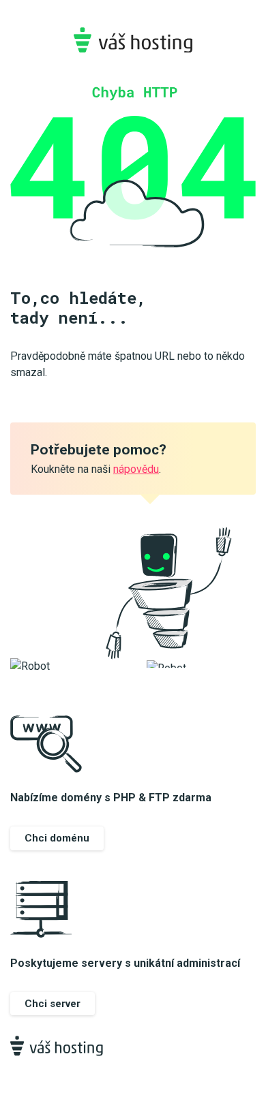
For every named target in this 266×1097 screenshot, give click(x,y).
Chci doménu (57, 838)
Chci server (52, 1004)
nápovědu (136, 469)
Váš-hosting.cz (133, 39)
